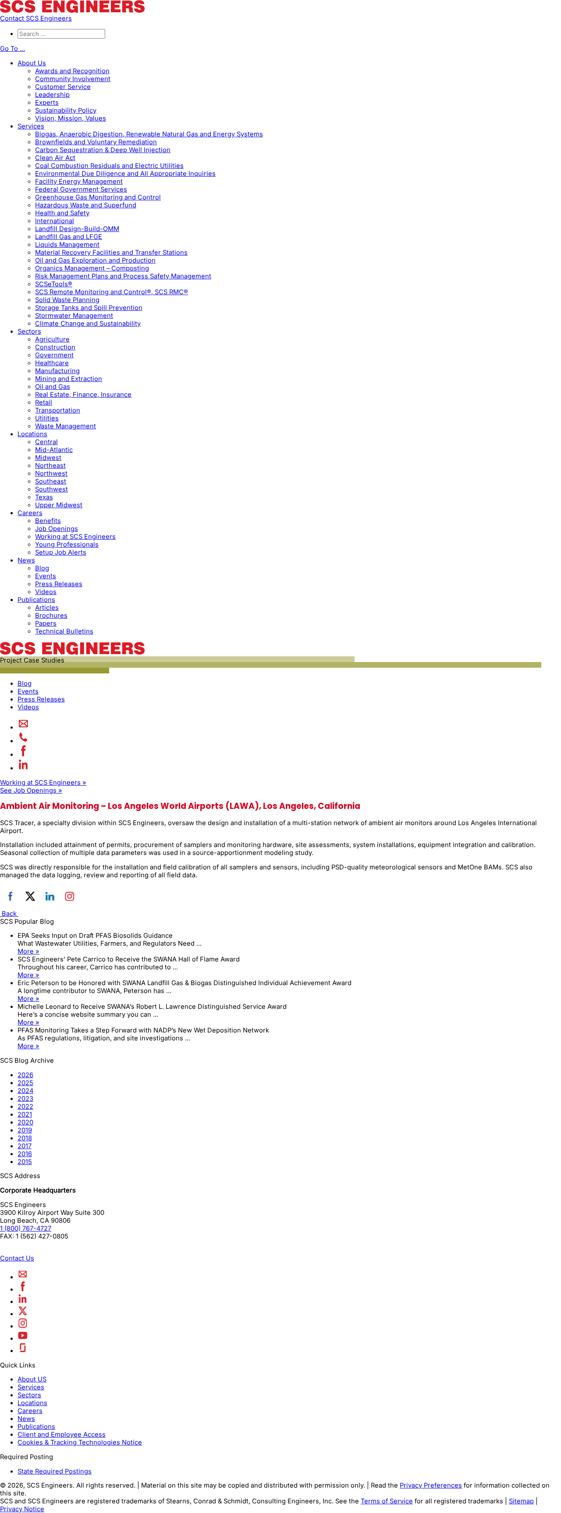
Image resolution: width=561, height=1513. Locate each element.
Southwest (51, 489)
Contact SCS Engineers (36, 18)
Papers (46, 623)
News (26, 560)
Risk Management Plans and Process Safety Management (123, 276)
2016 (25, 1154)
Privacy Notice (22, 1509)
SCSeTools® (53, 284)
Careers (30, 513)
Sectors (29, 331)
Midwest (48, 458)
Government (54, 355)
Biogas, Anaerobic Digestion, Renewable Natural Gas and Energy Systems (149, 134)
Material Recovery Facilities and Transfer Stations (111, 252)
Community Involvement (72, 79)
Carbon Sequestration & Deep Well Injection (102, 150)
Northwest (51, 473)
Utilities (47, 418)
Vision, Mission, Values (70, 118)
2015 (25, 1162)
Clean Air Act (55, 158)
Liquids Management (67, 245)
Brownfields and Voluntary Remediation (96, 142)
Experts (47, 103)
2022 (25, 1107)
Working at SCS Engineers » (43, 783)
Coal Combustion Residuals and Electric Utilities (109, 166)
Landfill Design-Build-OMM (77, 229)
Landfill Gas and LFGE (68, 237)
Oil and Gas (52, 387)
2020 (25, 1122)
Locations (32, 434)
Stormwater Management (74, 316)
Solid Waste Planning (67, 300)
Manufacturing (57, 371)
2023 (25, 1099)
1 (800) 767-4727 (25, 1228)
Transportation (57, 410)
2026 (25, 1075)
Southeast (50, 481)
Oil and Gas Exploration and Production (95, 260)
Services (31, 126)
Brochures (51, 615)
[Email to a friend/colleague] (23, 727)
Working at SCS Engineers (75, 537)
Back (9, 914)
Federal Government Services (81, 189)
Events (45, 576)
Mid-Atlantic (54, 450)
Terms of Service (387, 1501)
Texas (44, 497)
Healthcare (52, 363)
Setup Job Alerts (60, 552)
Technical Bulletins (64, 631)
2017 (25, 1146)
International (54, 221)
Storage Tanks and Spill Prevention (88, 308)
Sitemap (521, 1501)
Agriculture (52, 339)
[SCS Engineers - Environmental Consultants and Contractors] (72, 10)
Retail (43, 402)
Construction (55, 347)
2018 (25, 1138)
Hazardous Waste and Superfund (85, 205)
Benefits (48, 521)
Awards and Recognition (72, 71)
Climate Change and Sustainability (88, 324)
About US (32, 1379)
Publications (36, 600)
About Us (32, 63)
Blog (42, 568)
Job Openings (56, 529)
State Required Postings (55, 1471)
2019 (25, 1130)
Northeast (50, 466)
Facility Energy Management (79, 181)
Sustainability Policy (65, 110)
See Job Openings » (31, 790)
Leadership (52, 95)
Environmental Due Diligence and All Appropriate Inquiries (125, 174)
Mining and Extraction (68, 379)
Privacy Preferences (431, 1485)
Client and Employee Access (62, 1434)
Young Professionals (67, 544)
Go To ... (12, 49)
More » (28, 951)
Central (46, 442)
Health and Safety (62, 213)
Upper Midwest (58, 505)
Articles (47, 608)
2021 (25, 1114)
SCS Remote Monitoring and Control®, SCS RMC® (111, 292)
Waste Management (65, 426)
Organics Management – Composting (92, 268)
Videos (46, 592)
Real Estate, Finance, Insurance (83, 395)
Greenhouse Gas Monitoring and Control (98, 197)
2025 (25, 1083)
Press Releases (58, 584)
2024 (25, 1091)
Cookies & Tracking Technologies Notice (80, 1442)
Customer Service (63, 87)
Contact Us (17, 1258)
